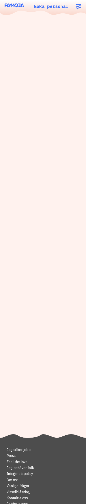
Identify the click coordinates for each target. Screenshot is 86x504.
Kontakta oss (17, 498)
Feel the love (17, 462)
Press (11, 455)
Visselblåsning (18, 492)
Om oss (13, 480)
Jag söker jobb (19, 449)
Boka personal (51, 6)
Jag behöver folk (20, 468)
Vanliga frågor (18, 486)
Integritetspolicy (20, 473)
